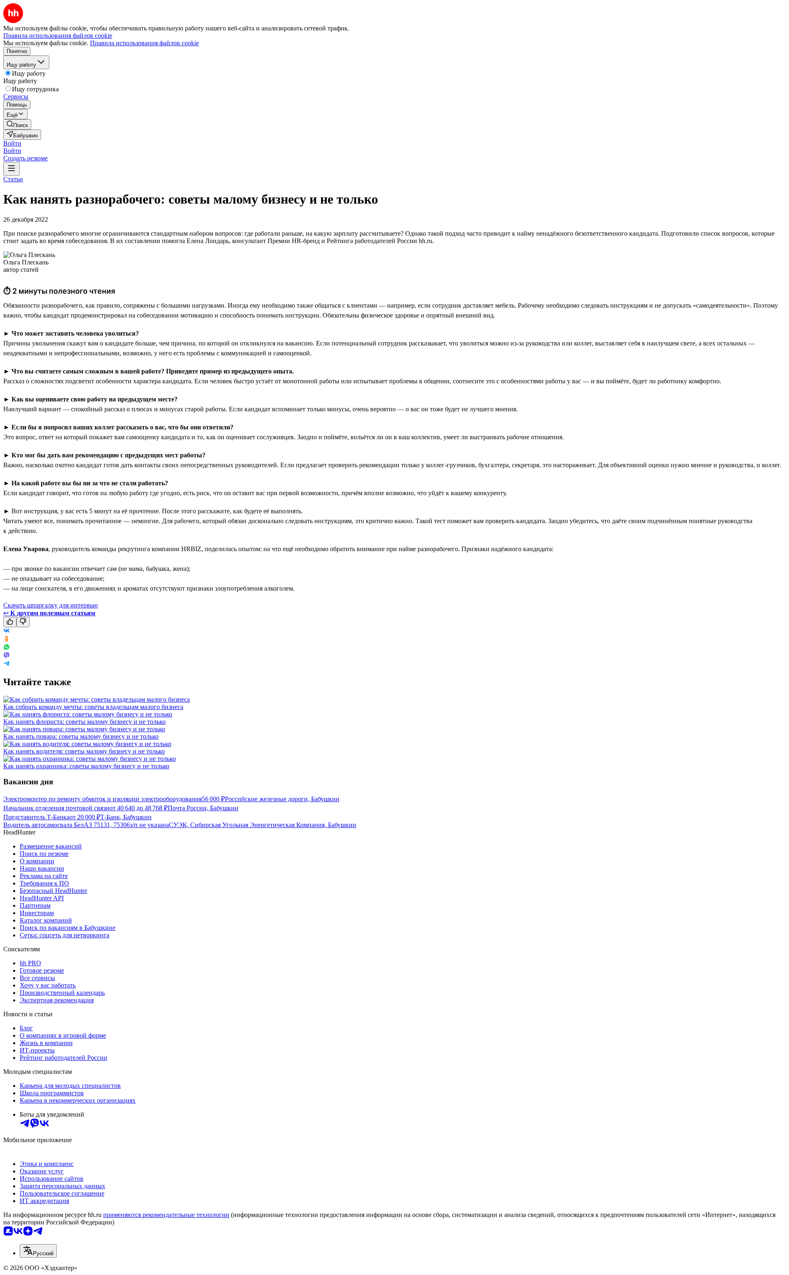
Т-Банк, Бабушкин (126, 817)
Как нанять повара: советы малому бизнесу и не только (81, 736)
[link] (17, 124)
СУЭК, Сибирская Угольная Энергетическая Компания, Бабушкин (262, 824)
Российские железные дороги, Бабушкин (282, 798)
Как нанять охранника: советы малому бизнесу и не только (86, 766)
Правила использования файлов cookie (144, 42)
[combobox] (38, 1251)
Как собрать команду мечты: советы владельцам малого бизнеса (93, 706)
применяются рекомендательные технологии (166, 1214)
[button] (12, 143)
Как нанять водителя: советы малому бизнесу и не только (84, 751)
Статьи (13, 179)
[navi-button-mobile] (11, 169)
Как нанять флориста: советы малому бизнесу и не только (84, 721)
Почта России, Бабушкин (203, 807)
